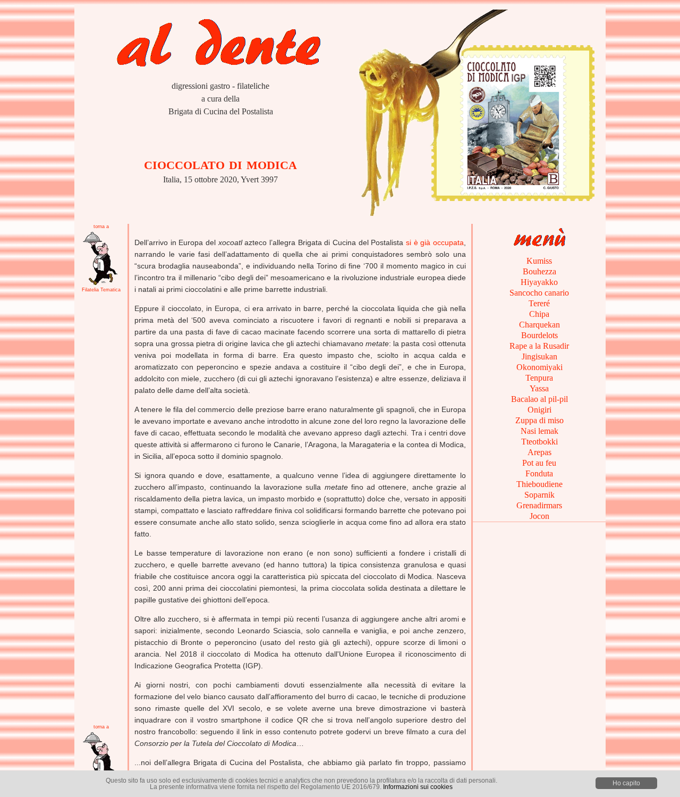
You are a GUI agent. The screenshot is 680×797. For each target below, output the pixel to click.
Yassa (539, 388)
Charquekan (539, 324)
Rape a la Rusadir (539, 345)
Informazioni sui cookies (418, 787)
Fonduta (539, 473)
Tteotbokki (539, 441)
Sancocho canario (539, 292)
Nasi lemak (539, 430)
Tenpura (539, 377)
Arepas (539, 452)
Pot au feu (539, 462)
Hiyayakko (539, 282)
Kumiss (539, 260)
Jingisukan (539, 356)
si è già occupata (435, 242)
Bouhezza (539, 271)
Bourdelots (539, 335)
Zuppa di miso (539, 420)
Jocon (539, 516)
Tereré (539, 303)
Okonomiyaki (539, 367)
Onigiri (539, 409)
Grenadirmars (539, 505)
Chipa (539, 313)
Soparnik (539, 494)
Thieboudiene (539, 484)
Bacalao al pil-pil (539, 399)
